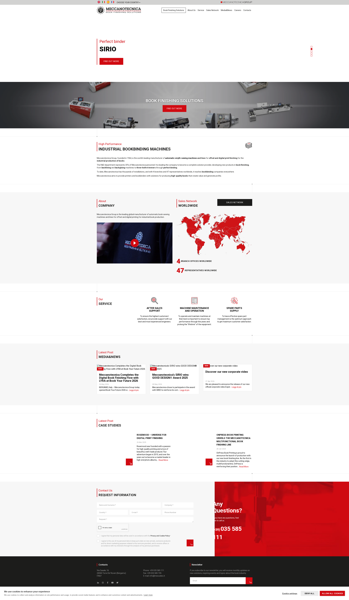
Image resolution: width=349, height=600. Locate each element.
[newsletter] (249, 580)
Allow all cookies (332, 593)
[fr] (112, 2)
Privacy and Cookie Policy (160, 536)
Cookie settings (289, 593)
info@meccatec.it (157, 576)
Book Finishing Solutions (173, 10)
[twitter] (117, 583)
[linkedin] (98, 583)
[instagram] (103, 583)
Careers (237, 10)
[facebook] (107, 583)
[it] (103, 2)
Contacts (247, 10)
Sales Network (212, 10)
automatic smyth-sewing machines (181, 158)
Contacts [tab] (103, 564)
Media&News (226, 10)
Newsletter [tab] (197, 564)
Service (201, 10)
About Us (191, 10)
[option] (174, 41)
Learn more (148, 595)
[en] (98, 2)
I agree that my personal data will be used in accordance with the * (135, 536)
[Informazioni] (190, 543)
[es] (108, 2)
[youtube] (112, 583)
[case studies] (115, 449)
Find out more (174, 108)
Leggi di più (134, 390)
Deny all (309, 593)
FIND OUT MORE (111, 61)
